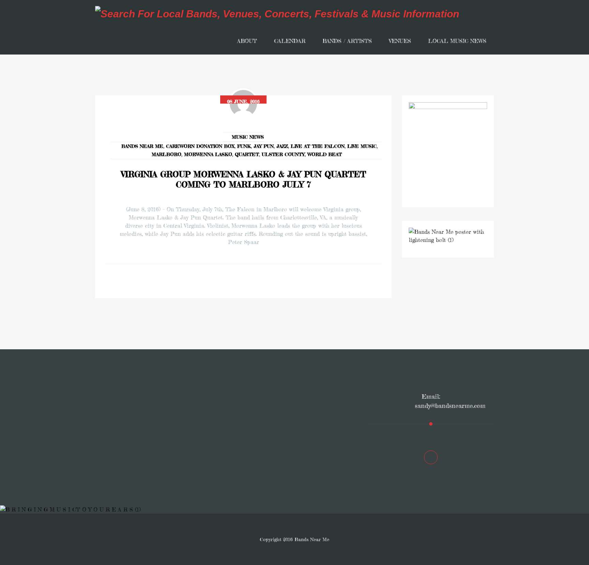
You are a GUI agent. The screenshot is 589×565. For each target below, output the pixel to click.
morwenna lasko (208, 154)
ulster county (283, 154)
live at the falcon (318, 146)
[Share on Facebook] (234, 281)
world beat (324, 154)
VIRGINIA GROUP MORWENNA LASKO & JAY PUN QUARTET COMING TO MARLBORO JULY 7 (243, 179)
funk (244, 146)
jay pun (264, 146)
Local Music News (457, 40)
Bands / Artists (347, 40)
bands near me (142, 146)
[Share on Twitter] (253, 281)
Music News (248, 137)
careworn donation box (200, 146)
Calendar (289, 40)
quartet (247, 154)
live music (362, 146)
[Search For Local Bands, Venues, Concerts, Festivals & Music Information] (277, 13)
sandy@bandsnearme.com (450, 405)
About (247, 40)
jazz (282, 146)
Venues (400, 40)
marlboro (166, 154)
